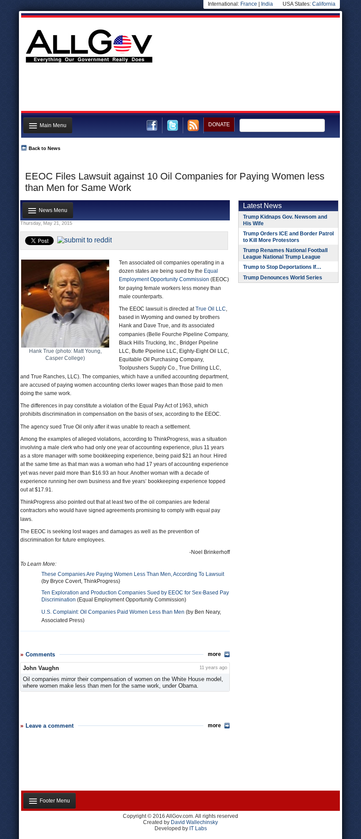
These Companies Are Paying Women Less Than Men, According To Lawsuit (132, 574)
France (248, 4)
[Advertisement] (179, 89)
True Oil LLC (210, 309)
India (267, 4)
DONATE (219, 124)
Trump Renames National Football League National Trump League (285, 253)
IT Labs (198, 828)
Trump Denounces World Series (282, 278)
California (323, 4)
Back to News (44, 148)
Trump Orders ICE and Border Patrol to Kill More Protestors (288, 237)
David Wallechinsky (194, 822)
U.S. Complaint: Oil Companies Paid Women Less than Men (112, 612)
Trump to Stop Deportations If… (282, 267)
